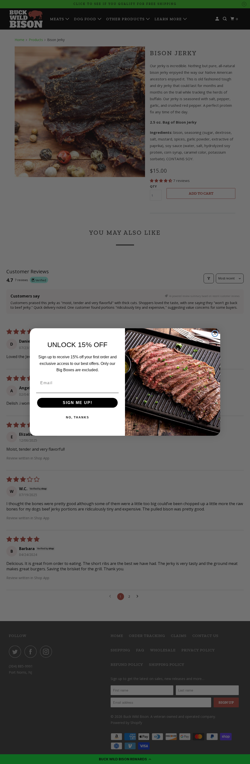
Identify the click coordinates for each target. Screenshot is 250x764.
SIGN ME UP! (77, 403)
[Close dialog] (215, 334)
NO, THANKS (77, 417)
